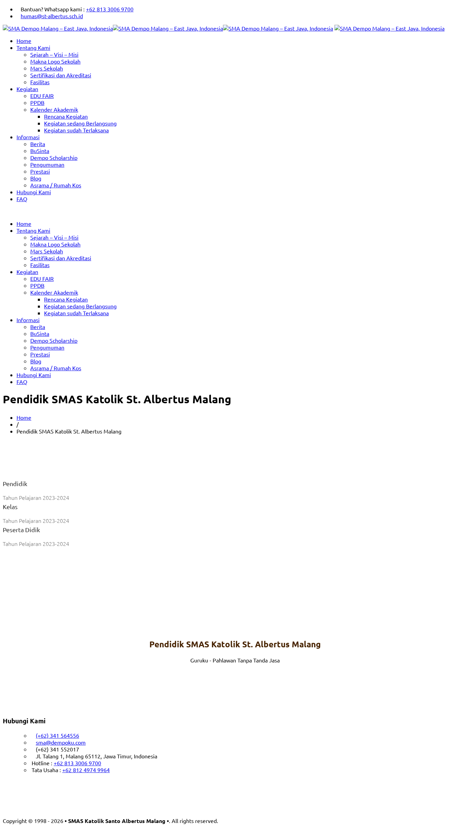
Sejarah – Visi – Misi (54, 54)
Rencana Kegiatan (66, 116)
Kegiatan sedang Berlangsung (80, 123)
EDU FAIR (42, 95)
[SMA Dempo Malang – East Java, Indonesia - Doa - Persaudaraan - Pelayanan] (168, 28)
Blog (35, 178)
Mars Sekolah (46, 68)
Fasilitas (40, 81)
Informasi (28, 136)
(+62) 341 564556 (57, 735)
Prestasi (40, 171)
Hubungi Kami (34, 191)
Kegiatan (27, 88)
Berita (37, 143)
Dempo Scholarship (53, 157)
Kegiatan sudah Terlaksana (76, 130)
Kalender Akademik (54, 109)
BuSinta (39, 150)
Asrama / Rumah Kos (55, 185)
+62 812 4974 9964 (86, 769)
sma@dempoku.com (61, 742)
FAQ (22, 198)
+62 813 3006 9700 (109, 9)
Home (24, 40)
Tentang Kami (33, 47)
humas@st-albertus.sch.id (52, 15)
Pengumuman (47, 164)
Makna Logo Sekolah (55, 61)
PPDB (37, 102)
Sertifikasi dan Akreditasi (60, 75)
